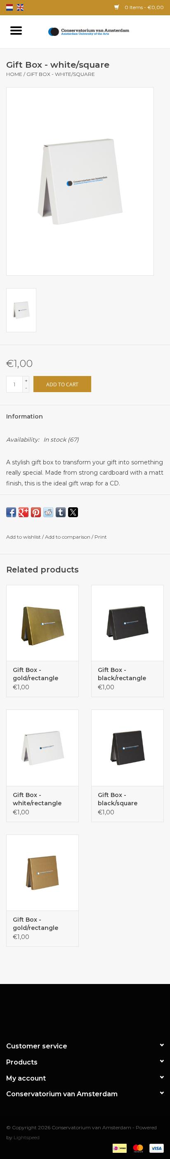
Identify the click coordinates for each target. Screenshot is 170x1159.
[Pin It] (36, 512)
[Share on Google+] (23, 512)
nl (9, 7)
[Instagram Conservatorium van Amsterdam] (107, 1009)
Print (100, 537)
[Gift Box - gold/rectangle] (42, 623)
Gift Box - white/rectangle (37, 799)
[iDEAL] (119, 1148)
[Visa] (155, 1148)
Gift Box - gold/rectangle (35, 674)
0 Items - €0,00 (143, 7)
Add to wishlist (24, 537)
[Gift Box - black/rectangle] (127, 623)
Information (24, 416)
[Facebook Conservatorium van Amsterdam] (62, 1009)
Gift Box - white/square (60, 74)
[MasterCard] (137, 1148)
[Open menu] (16, 30)
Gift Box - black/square (117, 799)
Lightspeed (27, 1137)
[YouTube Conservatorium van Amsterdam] (92, 1009)
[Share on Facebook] (11, 512)
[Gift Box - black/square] (127, 747)
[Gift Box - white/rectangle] (42, 747)
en (20, 7)
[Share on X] (73, 512)
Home (14, 74)
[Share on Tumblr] (61, 512)
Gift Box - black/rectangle (122, 674)
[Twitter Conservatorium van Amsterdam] (77, 1009)
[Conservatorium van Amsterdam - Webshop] (101, 31)
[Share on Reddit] (48, 512)
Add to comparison (68, 537)
